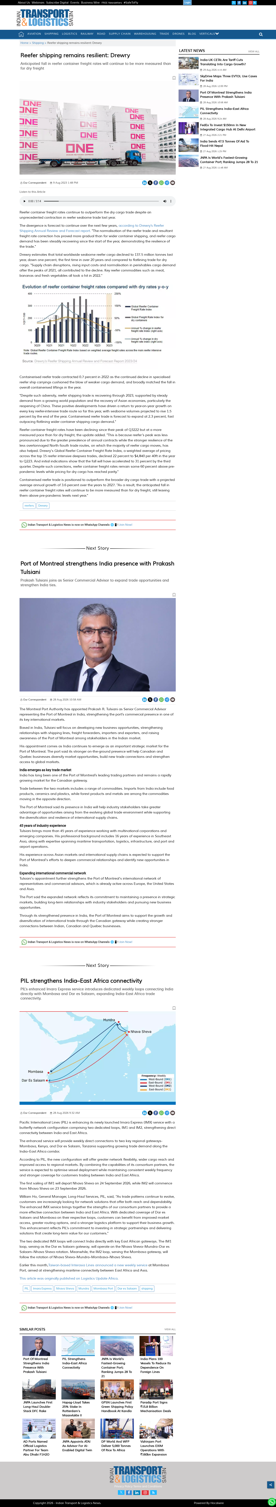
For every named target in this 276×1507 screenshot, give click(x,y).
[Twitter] (150, 182)
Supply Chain (120, 33)
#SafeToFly (131, 2)
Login (187, 2)
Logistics (69, 33)
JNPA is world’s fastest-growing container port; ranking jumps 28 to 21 (116, 1367)
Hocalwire (217, 1503)
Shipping (51, 33)
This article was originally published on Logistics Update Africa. (69, 1278)
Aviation (34, 33)
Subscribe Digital (57, 2)
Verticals (207, 33)
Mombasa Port (103, 1288)
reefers (29, 506)
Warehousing (145, 33)
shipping (147, 1288)
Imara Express (42, 1288)
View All (170, 1329)
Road (101, 33)
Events (74, 2)
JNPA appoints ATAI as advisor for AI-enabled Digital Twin (77, 1446)
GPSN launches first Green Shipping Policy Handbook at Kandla (117, 1407)
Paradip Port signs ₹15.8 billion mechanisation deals (155, 1407)
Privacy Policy (123, 1486)
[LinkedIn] (144, 182)
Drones (179, 33)
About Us (24, 2)
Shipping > (39, 43)
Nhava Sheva (65, 1288)
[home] (21, 34)
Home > (26, 43)
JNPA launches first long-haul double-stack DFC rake (37, 1407)
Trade (164, 33)
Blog (192, 33)
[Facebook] (155, 182)
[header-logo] (45, 17)
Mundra (83, 1288)
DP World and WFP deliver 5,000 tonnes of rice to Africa (116, 1446)
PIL (27, 1288)
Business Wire (90, 2)
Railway (87, 33)
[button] (98, 78)
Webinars (38, 2)
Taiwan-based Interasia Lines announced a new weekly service (97, 1265)
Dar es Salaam (127, 1288)
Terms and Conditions (147, 1486)
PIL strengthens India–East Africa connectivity (81, 980)
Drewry (43, 506)
